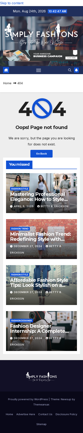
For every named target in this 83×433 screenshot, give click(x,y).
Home (7, 83)
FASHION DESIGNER (21, 320)
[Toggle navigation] (38, 70)
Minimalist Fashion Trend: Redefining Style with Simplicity (40, 239)
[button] (69, 70)
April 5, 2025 (24, 206)
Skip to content (11, 3)
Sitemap (41, 424)
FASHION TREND (20, 228)
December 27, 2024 (28, 246)
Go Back (41, 153)
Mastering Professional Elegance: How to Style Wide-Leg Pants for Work (40, 199)
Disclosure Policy (66, 414)
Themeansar (41, 404)
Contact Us (45, 414)
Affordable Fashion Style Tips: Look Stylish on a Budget (39, 285)
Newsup (66, 399)
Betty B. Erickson (54, 206)
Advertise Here (25, 414)
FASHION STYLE (19, 189)
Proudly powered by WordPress (28, 399)
